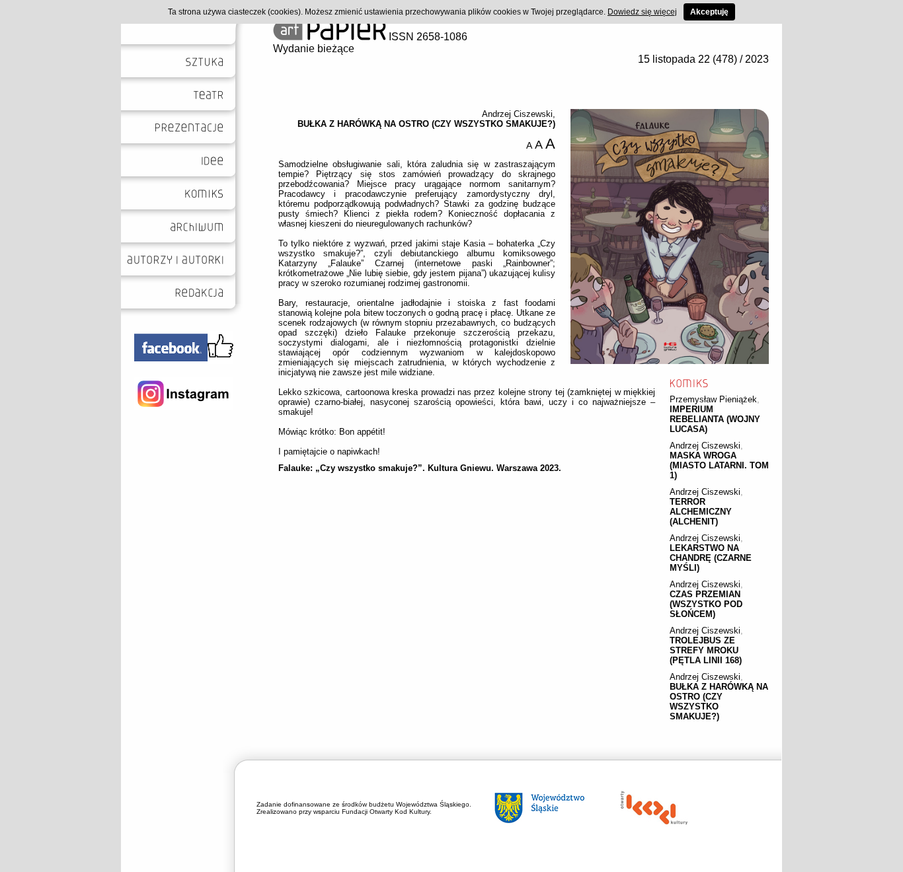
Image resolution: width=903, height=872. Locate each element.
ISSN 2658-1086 (426, 36)
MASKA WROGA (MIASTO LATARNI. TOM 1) (719, 465)
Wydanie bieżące (313, 48)
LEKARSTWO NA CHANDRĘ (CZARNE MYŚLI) (711, 558)
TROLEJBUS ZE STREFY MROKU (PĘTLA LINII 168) (706, 650)
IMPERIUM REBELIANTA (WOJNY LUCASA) (715, 419)
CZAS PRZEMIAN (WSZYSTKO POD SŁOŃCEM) (706, 604)
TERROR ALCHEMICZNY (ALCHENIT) (701, 512)
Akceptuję (709, 12)
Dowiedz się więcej (642, 12)
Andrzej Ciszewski (705, 446)
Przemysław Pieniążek (713, 399)
